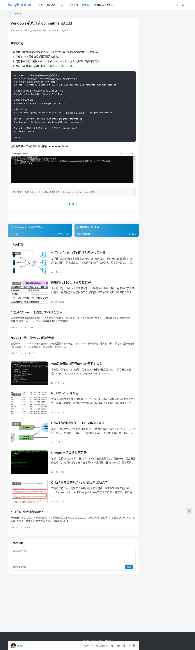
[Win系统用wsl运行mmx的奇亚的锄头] (29, 373)
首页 (40, 5)
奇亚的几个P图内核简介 (27, 512)
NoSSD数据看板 (105, 5)
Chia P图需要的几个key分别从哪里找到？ (79, 482)
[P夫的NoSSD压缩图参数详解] (29, 292)
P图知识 (86, 5)
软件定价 (73, 5)
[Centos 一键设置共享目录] (29, 462)
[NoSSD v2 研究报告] (29, 403)
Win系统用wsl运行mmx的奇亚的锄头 (77, 364)
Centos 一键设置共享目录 (69, 453)
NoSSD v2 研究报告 (65, 393)
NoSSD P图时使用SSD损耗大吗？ (34, 338)
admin (14, 30)
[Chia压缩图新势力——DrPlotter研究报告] (29, 432)
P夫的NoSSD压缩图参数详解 (71, 282)
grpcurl (24, 56)
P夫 (61, 5)
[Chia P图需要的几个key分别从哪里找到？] (29, 492)
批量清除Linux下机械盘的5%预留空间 (36, 312)
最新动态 (51, 5)
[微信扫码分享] (112, 645)
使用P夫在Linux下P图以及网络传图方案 (78, 253)
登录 (15, 567)
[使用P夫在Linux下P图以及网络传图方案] (29, 262)
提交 (129, 567)
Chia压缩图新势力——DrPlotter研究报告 (79, 423)
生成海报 (103, 645)
